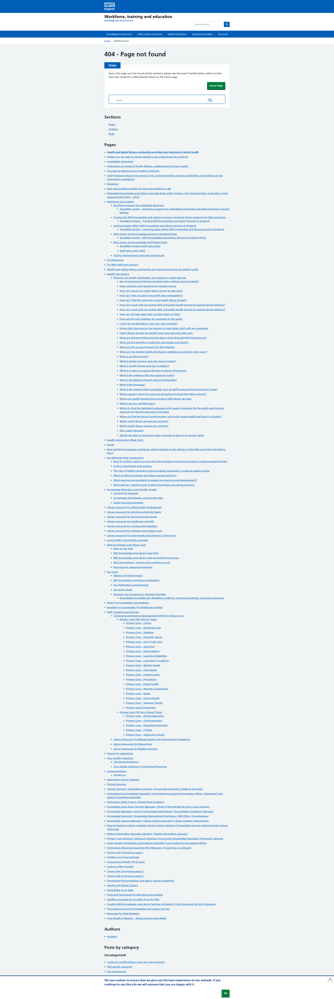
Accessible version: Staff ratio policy (140, 246)
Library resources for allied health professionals (134, 507)
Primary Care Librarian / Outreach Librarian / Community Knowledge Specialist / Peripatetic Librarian (165, 838)
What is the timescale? (132, 384)
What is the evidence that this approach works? (147, 375)
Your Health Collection (120, 758)
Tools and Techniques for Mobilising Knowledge (135, 894)
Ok (225, 993)
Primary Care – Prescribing (141, 679)
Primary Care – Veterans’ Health (144, 702)
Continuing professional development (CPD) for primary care (148, 615)
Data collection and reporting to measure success (148, 286)
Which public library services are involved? (144, 421)
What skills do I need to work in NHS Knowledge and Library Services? (154, 484)
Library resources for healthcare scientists (130, 521)
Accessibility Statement (120, 161)
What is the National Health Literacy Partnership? (148, 380)
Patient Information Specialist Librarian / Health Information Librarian (147, 833)
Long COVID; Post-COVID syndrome (127, 540)
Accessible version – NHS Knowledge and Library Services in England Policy (163, 237)
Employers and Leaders (120, 201)
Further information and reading (132, 466)
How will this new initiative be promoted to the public (151, 319)
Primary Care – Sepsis (138, 693)
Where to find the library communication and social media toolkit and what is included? (171, 416)
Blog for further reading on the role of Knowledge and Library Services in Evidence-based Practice (170, 461)
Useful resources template (128, 502)
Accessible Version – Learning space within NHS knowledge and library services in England (172, 229)
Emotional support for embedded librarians (138, 205)
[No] (330, 978)
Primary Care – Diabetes (140, 632)
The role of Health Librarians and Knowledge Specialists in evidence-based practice (161, 470)
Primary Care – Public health (142, 684)
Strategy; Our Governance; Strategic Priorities (139, 594)
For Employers (115, 260)
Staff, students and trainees (123, 612)
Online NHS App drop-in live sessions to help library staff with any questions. (164, 328)
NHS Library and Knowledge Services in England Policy (145, 234)
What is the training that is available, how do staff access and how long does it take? (169, 389)
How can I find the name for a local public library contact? (153, 300)
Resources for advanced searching (133, 567)
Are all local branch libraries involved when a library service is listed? (159, 281)
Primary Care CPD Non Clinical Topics (141, 712)
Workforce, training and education (138, 16)
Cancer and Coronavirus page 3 (125, 876)
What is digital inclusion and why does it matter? (148, 361)
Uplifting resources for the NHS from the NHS (133, 899)
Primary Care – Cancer (138, 623)
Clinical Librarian (116, 784)
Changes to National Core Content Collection (133, 170)
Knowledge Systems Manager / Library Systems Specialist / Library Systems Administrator (158, 820)
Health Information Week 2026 (125, 440)
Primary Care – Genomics (140, 646)
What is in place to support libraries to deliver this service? (153, 370)
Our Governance (116, 971)
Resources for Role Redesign (123, 913)
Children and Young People (123, 857)
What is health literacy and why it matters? (144, 365)
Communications (116, 771)
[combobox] (208, 24)
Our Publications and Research (131, 585)
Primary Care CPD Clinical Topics (138, 619)
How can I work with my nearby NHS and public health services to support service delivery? (172, 304)
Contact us (119, 774)
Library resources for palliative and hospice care (135, 530)
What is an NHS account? (134, 356)
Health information (177, 34)
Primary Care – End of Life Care (144, 641)
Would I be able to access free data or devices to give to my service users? (162, 435)
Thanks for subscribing (120, 753)
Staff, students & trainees (150, 34)
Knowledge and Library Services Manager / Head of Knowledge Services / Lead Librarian (158, 806)
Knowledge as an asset (120, 890)
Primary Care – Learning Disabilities (146, 655)
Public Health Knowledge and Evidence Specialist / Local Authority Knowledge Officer (157, 843)
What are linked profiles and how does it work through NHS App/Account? (163, 337)
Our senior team (122, 589)
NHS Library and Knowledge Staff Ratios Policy (140, 242)
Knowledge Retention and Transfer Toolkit (132, 489)
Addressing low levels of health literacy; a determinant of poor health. (148, 166)
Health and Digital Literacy (122, 885)
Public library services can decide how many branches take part (156, 333)
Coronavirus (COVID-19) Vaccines (126, 861)
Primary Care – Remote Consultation (147, 688)
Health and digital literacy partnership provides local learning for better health (152, 269)
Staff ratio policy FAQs (132, 250)
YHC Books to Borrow (126, 761)
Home (107, 41)
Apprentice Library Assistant (123, 779)
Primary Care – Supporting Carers (145, 734)
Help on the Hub (123, 548)
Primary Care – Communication (144, 720)
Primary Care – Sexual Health (143, 698)
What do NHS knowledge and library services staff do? (145, 475)
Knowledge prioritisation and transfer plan (138, 498)
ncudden (112, 936)
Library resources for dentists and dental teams (134, 512)
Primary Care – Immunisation (142, 651)
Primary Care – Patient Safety (143, 674)
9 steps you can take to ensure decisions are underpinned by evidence (147, 156)
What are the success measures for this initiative (147, 347)
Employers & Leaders (202, 34)
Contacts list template (126, 493)
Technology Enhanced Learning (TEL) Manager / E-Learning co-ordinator (149, 847)
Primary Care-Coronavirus (141, 707)
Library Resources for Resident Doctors (135, 748)
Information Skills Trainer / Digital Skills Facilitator (135, 802)
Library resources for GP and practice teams (132, 516)
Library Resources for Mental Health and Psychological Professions (151, 739)
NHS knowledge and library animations (136, 580)
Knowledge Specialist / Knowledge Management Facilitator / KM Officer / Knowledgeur (157, 816)
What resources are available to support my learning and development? (155, 480)
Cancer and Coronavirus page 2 (125, 871)
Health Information (118, 274)
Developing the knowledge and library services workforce (140, 880)
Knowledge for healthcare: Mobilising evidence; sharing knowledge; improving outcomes (172, 598)
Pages (112, 124)
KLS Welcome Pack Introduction (125, 457)
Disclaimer (113, 184)
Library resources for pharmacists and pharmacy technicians (141, 535)
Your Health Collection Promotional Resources (140, 766)
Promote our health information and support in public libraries (149, 277)
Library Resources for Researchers (132, 744)
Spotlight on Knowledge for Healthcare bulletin (135, 607)
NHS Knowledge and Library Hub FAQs (136, 553)
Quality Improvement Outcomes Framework (139, 255)
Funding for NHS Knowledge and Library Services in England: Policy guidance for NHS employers (169, 217)
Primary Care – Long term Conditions (147, 660)
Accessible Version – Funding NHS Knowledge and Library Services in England (165, 221)
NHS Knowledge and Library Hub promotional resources (146, 557)
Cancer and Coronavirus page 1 (125, 852)
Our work (223, 34)
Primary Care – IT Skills (139, 730)
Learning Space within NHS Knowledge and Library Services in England (154, 225)
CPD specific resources (119, 966)
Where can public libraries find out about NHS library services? (156, 398)
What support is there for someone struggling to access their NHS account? (163, 394)
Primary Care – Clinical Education (145, 715)
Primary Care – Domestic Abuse (144, 637)
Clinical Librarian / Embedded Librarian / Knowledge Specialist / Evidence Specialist (154, 789)
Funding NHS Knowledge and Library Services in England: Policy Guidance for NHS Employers (161, 904)
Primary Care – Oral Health (141, 670)
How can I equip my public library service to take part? (151, 290)
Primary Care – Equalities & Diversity (147, 725)
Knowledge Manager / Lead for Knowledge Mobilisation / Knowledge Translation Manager (160, 811)
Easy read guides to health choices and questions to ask (139, 188)
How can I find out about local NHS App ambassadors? (151, 295)
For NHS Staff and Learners (122, 264)
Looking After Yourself (120, 866)
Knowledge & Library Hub (119, 34)
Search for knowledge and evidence (128, 602)
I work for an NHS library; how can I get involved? (148, 323)
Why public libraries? (132, 430)
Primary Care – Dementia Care (143, 627)
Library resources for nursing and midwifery (132, 526)
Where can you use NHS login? (137, 403)
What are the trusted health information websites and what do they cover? (163, 351)
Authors (113, 129)
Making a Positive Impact (127, 575)
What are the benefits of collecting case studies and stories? (154, 342)
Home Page (216, 85)
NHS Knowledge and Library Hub (126, 544)
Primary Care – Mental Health (143, 665)
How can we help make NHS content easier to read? (150, 314)
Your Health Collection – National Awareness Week (136, 918)
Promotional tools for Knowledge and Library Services (138, 908)
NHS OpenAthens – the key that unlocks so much (141, 562)
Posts (111, 133)
